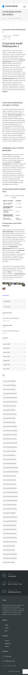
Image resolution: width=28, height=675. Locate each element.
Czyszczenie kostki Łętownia (9, 558)
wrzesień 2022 (14, 356)
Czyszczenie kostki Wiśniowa (10, 521)
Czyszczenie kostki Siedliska (10, 488)
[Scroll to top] (25, 672)
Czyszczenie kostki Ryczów (9, 484)
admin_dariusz (7, 36)
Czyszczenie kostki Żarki (9, 562)
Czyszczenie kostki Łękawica (10, 554)
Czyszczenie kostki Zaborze (9, 529)
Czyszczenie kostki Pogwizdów (10, 467)
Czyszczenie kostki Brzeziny (9, 393)
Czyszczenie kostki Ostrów (9, 459)
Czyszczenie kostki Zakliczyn (10, 537)
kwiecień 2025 (14, 344)
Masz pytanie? (12, 589)
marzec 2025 (14, 348)
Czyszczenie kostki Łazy (9, 545)
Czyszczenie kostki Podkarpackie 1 (11, 318)
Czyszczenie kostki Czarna (9, 405)
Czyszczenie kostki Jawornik (9, 438)
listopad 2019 (14, 360)
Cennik (6, 628)
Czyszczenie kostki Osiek (9, 455)
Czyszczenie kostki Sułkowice (10, 500)
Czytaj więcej (5, 295)
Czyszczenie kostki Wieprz (9, 513)
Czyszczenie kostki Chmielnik (10, 401)
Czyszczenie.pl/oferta (7, 279)
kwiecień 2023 (14, 352)
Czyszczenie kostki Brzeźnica (10, 397)
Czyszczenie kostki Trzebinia (10, 508)
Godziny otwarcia (13, 582)
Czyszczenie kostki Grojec (9, 418)
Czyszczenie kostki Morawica (10, 447)
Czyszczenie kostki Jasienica (10, 434)
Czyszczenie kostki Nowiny (9, 451)
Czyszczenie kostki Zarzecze (10, 541)
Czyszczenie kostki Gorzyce (9, 414)
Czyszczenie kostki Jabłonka (9, 426)
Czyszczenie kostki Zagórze (9, 533)
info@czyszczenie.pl (14, 592)
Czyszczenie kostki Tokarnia (9, 504)
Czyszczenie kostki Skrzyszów (10, 492)
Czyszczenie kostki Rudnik (9, 480)
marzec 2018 (14, 368)
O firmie (7, 640)
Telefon (10, 574)
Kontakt (7, 646)
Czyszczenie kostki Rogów (9, 475)
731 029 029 (15, 272)
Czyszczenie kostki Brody (9, 389)
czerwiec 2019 (14, 364)
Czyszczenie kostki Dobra (9, 410)
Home (3, 18)
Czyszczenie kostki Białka (9, 381)
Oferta (6, 625)
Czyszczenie (16, 35)
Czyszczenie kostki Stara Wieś (10, 496)
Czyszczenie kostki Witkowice (10, 517)
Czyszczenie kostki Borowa (9, 385)
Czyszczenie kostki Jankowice (10, 430)
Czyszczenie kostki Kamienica (10, 443)
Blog (6, 630)
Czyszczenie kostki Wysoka (9, 525)
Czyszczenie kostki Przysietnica (10, 471)
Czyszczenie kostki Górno (9, 422)
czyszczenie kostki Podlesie (9, 463)
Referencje (7, 643)
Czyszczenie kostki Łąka (9, 550)
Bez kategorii (14, 301)
